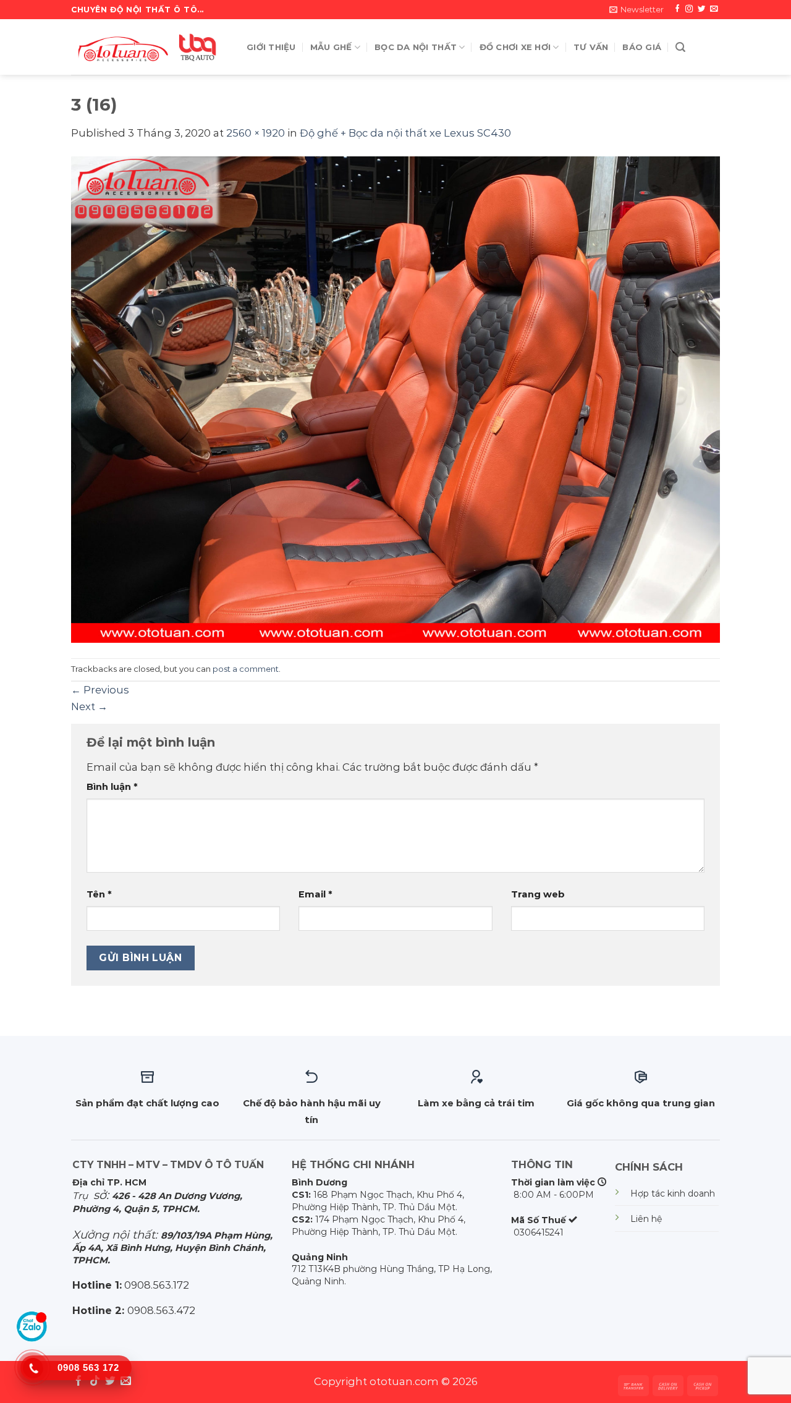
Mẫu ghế (331, 47)
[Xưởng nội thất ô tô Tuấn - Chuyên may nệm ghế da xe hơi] (149, 47)
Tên (99, 894)
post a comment (246, 669)
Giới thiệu (271, 47)
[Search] (680, 47)
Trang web (538, 894)
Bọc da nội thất (415, 47)
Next (89, 706)
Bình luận (112, 786)
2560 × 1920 (255, 133)
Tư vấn (591, 47)
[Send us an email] (713, 9)
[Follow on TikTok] (95, 1382)
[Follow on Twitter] (701, 9)
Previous (100, 690)
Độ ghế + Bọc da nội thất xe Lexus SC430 (405, 133)
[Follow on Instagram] (689, 9)
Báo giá (641, 47)
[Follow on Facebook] (677, 9)
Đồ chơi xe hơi (515, 47)
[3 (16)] (395, 398)
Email (315, 894)
